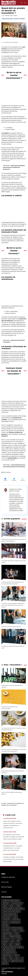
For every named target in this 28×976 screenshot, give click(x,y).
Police (10, 944)
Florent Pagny (6, 930)
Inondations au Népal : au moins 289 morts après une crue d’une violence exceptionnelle (13, 859)
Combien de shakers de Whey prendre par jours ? (12, 647)
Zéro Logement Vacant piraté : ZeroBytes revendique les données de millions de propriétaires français (13, 837)
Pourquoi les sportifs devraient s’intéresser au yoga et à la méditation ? (13, 540)
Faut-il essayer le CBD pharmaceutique (12, 928)
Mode (12, 941)
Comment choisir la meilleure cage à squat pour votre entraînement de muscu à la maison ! (13, 605)
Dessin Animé (16, 919)
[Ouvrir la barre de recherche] (21, 3)
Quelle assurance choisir (8, 950)
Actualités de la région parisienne (11, 900)
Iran (13, 939)
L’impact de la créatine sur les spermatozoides (9, 707)
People (4, 944)
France (21, 930)
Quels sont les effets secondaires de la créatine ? (11, 686)
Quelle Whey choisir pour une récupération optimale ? (12, 771)
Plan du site (5, 882)
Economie (5, 922)
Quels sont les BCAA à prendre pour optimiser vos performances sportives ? (13, 750)
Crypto (15, 917)
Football (14, 930)
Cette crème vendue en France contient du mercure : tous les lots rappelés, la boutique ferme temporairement (12, 824)
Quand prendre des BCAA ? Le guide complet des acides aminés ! (13, 729)
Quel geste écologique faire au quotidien (13, 947)
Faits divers (5, 925)
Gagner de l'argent (7, 933)
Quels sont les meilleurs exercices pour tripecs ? (11, 793)
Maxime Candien (14, 491)
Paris (18, 941)
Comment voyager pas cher (10, 914)
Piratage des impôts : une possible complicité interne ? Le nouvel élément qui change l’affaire (12, 848)
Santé (10, 958)
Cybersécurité (6, 919)
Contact (4, 892)
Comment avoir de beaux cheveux (11, 911)
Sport (17, 958)
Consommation (6, 917)
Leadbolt (4, 973)
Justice (18, 939)
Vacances (5, 961)
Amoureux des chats (17, 903)
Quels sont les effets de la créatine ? (11, 626)
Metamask (5, 941)
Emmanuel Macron (15, 922)
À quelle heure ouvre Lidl (16, 961)
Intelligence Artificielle (14, 936)
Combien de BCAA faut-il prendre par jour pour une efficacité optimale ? (12, 583)
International (6, 939)
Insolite (4, 936)
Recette (17, 955)
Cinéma (18, 906)
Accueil (3, 803)
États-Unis (5, 963)
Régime (4, 958)
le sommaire (11, 42)
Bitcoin (11, 906)
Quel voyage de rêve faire (9, 952)
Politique (17, 944)
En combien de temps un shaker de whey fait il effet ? (13, 561)
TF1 (22, 958)
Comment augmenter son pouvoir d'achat (13, 908)
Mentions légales (6, 887)
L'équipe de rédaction (8, 877)
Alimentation (6, 903)
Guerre (16, 933)
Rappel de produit (7, 955)
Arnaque (5, 906)
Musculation (7, 472)
